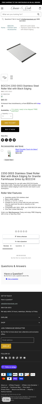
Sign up (6, 346)
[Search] (38, 14)
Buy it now (10, 129)
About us (4, 385)
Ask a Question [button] (22, 241)
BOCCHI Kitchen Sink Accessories (12, 27)
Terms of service (6, 391)
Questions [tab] (19, 246)
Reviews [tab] (6, 246)
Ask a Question (13, 279)
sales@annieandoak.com (9, 303)
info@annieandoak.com (28, 19)
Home (3, 27)
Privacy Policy (5, 389)
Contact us (4, 387)
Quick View (9, 160)
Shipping (30, 389)
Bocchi (6, 94)
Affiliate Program (14, 385)
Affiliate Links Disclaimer (29, 385)
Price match (26, 387)
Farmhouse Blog (15, 387)
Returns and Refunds (18, 389)
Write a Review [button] (22, 236)
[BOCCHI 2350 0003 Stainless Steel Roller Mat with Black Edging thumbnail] (4, 77)
